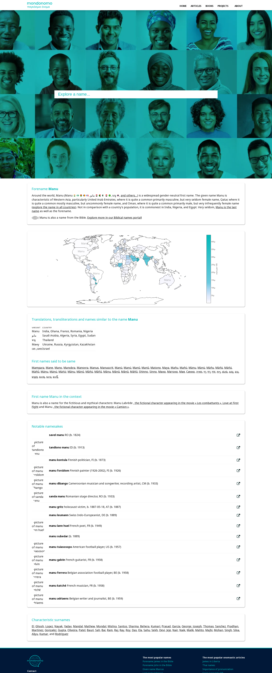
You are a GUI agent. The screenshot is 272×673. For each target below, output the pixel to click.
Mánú (53, 372)
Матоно (172, 372)
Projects (223, 6)
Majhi (208, 630)
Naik (182, 630)
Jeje (168, 630)
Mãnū (125, 372)
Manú (127, 368)
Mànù (201, 368)
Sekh (154, 630)
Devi (162, 630)
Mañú (183, 368)
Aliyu (35, 634)
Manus (94, 368)
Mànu (192, 368)
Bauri (90, 630)
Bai (103, 630)
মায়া (213, 372)
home (183, 6)
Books (209, 6)
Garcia (176, 626)
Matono (155, 368)
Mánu (44, 372)
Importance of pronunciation (217, 669)
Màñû (35, 372)
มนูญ (35, 377)
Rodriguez (61, 634)
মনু (205, 372)
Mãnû (116, 372)
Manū (145, 368)
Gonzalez (51, 630)
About (239, 6)
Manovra (82, 368)
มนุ (237, 372)
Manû (136, 368)
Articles (196, 6)
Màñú (228, 368)
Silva (236, 630)
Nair (175, 630)
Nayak (58, 626)
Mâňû (98, 372)
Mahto (199, 630)
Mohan (218, 630)
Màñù (219, 368)
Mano (58, 368)
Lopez (49, 626)
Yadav (68, 626)
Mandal (78, 626)
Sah (97, 630)
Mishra (112, 626)
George (186, 626)
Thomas (208, 626)
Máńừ (62, 372)
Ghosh (39, 626)
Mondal (101, 626)
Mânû (80, 372)
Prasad (166, 626)
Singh (228, 630)
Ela (140, 630)
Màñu (210, 368)
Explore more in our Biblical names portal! (114, 217)
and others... (129, 195)
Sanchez (220, 626)
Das (134, 630)
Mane (49, 368)
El (33, 626)
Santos (122, 626)
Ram (110, 630)
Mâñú (89, 372)
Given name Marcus (153, 669)
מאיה (199, 372)
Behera (144, 626)
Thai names (208, 665)
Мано (162, 372)
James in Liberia (211, 661)
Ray (122, 630)
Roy (128, 630)
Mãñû (134, 372)
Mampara (38, 368)
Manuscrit (106, 368)
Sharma (134, 626)
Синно (190, 372)
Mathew (89, 626)
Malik (190, 630)
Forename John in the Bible (157, 665)
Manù (118, 368)
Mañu (174, 368)
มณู (231, 372)
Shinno (143, 372)
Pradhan (232, 626)
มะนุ (48, 377)
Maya (165, 368)
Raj (116, 630)
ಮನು (225, 372)
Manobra (69, 368)
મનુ (219, 372)
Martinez (37, 630)
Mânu (71, 372)
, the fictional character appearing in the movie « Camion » (91, 407)
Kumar (43, 634)
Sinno (153, 372)
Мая (182, 372)
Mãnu (107, 372)
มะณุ (42, 377)
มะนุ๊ (55, 377)
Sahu (147, 630)
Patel (82, 630)
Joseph (197, 626)
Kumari (155, 626)
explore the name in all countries (54, 207)
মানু (208, 372)
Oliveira (72, 630)
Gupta (62, 630)
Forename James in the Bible (158, 661)
